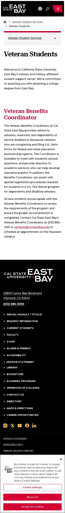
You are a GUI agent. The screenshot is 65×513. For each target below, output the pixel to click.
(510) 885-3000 (13, 304)
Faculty (12, 334)
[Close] (61, 459)
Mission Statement (20, 361)
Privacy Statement (15, 438)
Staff (11, 341)
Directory (14, 401)
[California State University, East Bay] (28, 275)
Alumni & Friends (18, 348)
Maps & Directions (20, 408)
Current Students (20, 328)
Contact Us (15, 394)
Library (12, 367)
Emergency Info (13, 444)
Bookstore (15, 374)
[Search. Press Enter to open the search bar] (47, 8)
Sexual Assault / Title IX (24, 314)
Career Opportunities (22, 415)
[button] (40, 8)
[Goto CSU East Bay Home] (5, 21)
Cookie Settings (32, 487)
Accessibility (16, 355)
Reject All (32, 497)
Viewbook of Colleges (23, 387)
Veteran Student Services (27, 21)
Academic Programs (21, 381)
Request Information (22, 321)
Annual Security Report (18, 450)
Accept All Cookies (32, 506)
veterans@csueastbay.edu (32, 227)
